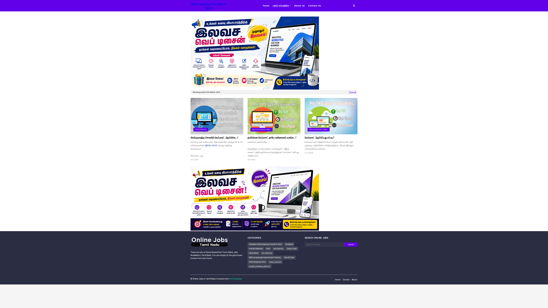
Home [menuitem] (266, 5)
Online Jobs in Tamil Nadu (204, 279)
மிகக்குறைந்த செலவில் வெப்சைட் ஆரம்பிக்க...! (214, 137)
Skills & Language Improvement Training (265, 258)
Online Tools (292, 249)
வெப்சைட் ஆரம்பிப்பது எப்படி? (319, 137)
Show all (352, 92)
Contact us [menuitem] (314, 5)
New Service (278, 249)
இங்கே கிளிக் (211, 145)
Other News (253, 253)
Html (268, 249)
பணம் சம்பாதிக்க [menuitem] (281, 5)
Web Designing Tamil (257, 262)
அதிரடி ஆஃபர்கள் (275, 262)
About (354, 279)
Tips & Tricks (289, 258)
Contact (346, 279)
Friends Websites (256, 249)
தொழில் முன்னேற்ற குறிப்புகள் (259, 266)
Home (338, 279)
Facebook (289, 244)
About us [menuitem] (299, 5)
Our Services (267, 253)
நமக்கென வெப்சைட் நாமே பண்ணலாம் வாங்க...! (272, 137)
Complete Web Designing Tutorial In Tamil (265, 244)
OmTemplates (235, 279)
